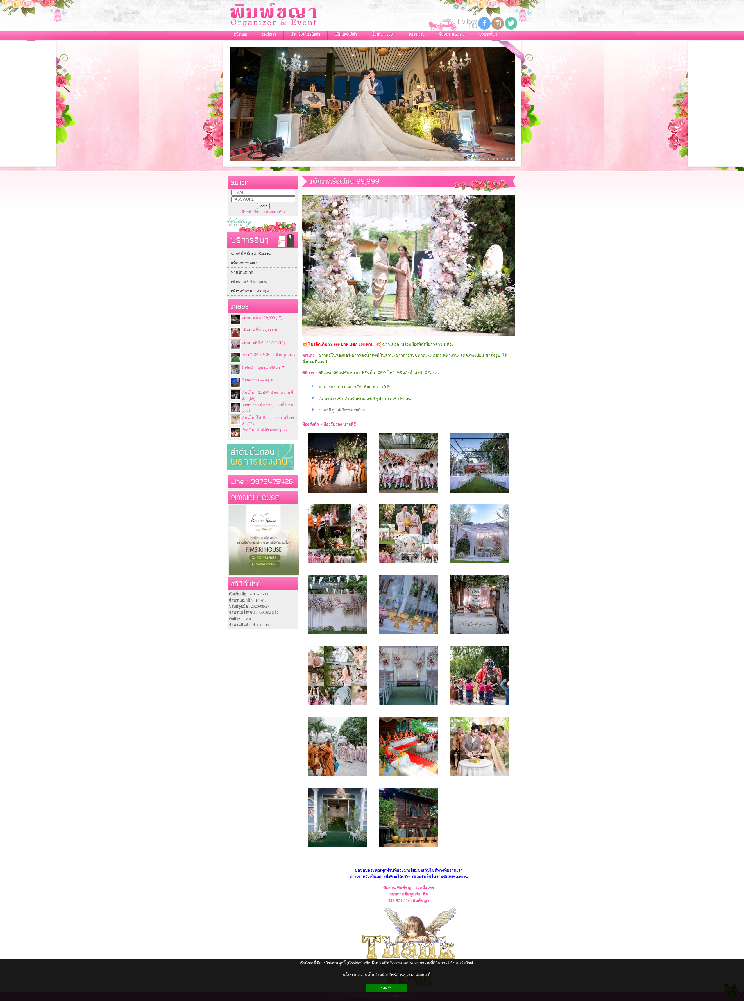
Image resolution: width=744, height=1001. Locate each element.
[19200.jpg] (479, 493)
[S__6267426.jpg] (338, 493)
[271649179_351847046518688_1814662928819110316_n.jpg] (409, 563)
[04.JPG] (409, 776)
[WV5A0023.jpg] (338, 634)
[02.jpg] (479, 705)
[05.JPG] (479, 776)
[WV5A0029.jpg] (479, 634)
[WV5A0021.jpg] (479, 563)
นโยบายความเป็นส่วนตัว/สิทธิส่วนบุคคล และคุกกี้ (386, 975)
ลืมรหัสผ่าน (251, 212)
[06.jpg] (338, 847)
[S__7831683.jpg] (409, 493)
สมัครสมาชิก (274, 212)
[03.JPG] (338, 776)
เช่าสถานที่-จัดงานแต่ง (249, 281)
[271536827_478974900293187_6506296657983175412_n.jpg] (338, 705)
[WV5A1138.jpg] (409, 705)
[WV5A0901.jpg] (409, 634)
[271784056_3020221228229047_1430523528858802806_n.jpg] (338, 563)
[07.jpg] (409, 847)
